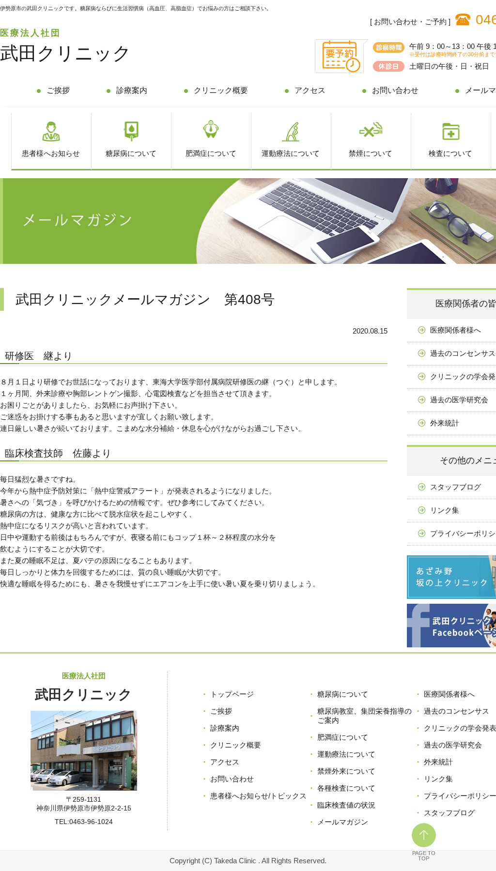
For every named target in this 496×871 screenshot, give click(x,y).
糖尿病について (131, 153)
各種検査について (346, 788)
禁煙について (370, 153)
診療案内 (131, 90)
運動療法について (291, 153)
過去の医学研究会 (453, 745)
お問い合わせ (395, 90)
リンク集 (438, 779)
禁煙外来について (346, 771)
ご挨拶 (58, 90)
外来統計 (438, 762)
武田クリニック (65, 53)
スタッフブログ (449, 813)
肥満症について (211, 153)
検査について (450, 153)
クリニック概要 (221, 90)
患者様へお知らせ (51, 153)
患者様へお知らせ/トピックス (258, 796)
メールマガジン (342, 822)
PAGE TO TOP (423, 855)
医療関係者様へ (449, 694)
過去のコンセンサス (456, 711)
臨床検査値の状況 (346, 805)
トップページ (232, 694)
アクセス (310, 90)
